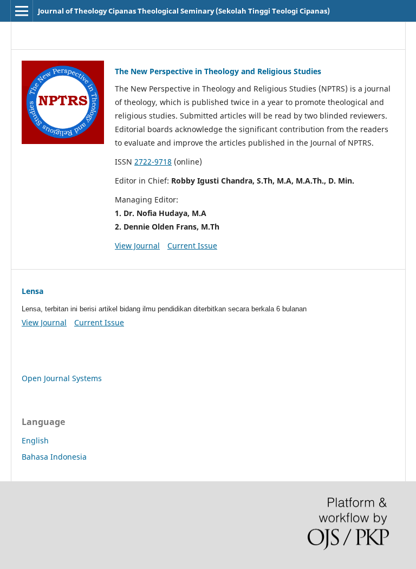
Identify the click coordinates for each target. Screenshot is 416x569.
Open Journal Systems (62, 378)
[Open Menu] (21, 11)
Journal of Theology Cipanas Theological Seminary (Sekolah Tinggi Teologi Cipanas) (184, 11)
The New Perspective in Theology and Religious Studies (218, 71)
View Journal (137, 245)
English (35, 440)
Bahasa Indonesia (54, 457)
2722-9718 (153, 161)
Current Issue (192, 245)
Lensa (32, 291)
